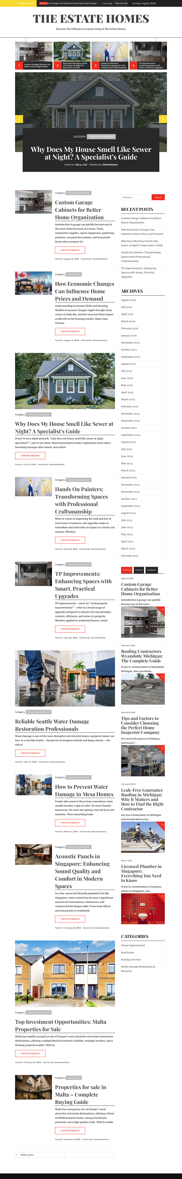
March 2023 (128, 548)
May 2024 (127, 463)
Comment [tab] (151, 570)
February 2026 (129, 328)
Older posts (27, 1154)
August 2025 (128, 363)
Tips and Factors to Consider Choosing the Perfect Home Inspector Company (140, 725)
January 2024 (129, 477)
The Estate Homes (91, 18)
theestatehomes (110, 164)
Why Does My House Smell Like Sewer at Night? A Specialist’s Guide (88, 3)
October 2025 (129, 349)
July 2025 (126, 370)
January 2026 (129, 335)
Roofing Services (131, 959)
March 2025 (128, 399)
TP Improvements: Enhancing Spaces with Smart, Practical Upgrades (138, 272)
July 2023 (126, 520)
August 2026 (128, 300)
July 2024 (126, 449)
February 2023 (129, 555)
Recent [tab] (139, 570)
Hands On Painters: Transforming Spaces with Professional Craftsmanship (141, 257)
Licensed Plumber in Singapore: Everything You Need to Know (141, 873)
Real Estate (74, 274)
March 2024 (128, 470)
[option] (34, 56)
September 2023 (130, 505)
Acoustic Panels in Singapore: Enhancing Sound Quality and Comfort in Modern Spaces (82, 871)
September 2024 (131, 434)
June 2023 (127, 527)
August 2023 (128, 513)
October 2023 (129, 498)
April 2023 (127, 541)
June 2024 (127, 456)
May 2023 (127, 534)
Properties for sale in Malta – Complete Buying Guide (80, 1094)
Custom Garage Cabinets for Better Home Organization (79, 210)
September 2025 (130, 356)
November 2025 (130, 342)
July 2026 (126, 307)
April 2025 (127, 392)
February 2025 (129, 406)
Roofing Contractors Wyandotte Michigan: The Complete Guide (142, 655)
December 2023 (130, 484)
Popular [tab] (127, 570)
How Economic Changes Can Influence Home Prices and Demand (84, 291)
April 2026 (127, 314)
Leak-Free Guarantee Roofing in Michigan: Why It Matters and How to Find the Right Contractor (142, 799)
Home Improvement (101, 136)
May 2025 (127, 385)
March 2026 (128, 321)
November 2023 (130, 491)
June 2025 (127, 378)
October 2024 (129, 427)
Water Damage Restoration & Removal (138, 968)
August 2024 (128, 442)
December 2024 (130, 413)
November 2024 (130, 420)
